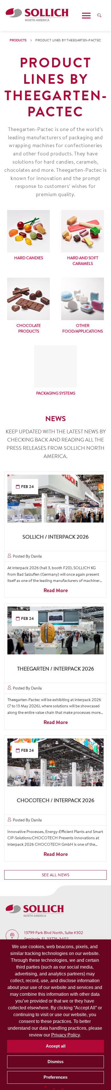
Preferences (55, 1077)
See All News (55, 875)
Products (18, 40)
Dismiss (55, 1061)
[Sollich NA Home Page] (38, 15)
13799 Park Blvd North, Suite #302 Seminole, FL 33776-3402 (53, 936)
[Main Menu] (86, 15)
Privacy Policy (65, 1035)
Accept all (55, 1046)
